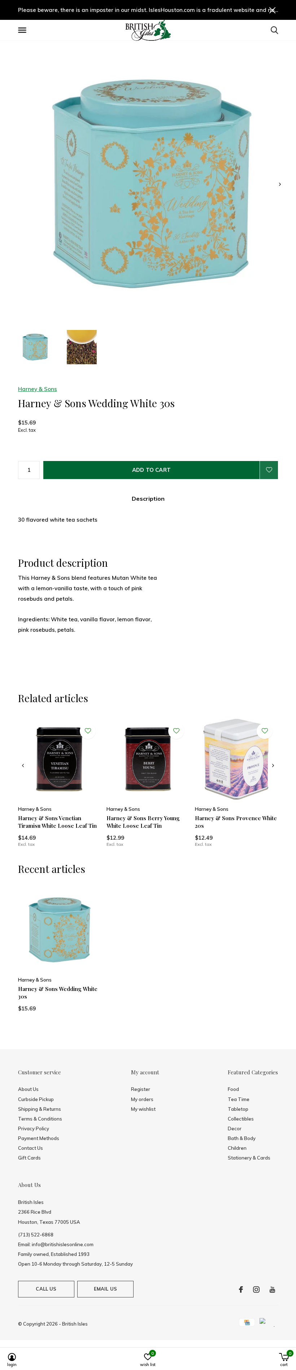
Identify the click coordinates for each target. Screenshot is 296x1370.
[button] (23, 30)
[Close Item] (272, 10)
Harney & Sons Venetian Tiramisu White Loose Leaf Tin (57, 821)
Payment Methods (38, 1138)
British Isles (75, 1324)
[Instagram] (256, 1289)
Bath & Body (242, 1138)
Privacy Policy (33, 1128)
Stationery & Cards (249, 1158)
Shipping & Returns (39, 1109)
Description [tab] (148, 498)
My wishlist (143, 1109)
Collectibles (241, 1119)
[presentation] (280, 184)
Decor (234, 1128)
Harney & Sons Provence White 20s (236, 821)
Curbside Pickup (36, 1099)
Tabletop (238, 1109)
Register (140, 1089)
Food (233, 1089)
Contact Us (30, 1148)
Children (237, 1148)
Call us (46, 1289)
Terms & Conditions (40, 1119)
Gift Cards (29, 1158)
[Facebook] (241, 1289)
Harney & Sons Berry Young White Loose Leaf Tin (143, 821)
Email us (105, 1289)
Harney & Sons (37, 389)
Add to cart (151, 469)
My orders (142, 1099)
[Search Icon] (274, 30)
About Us (28, 1089)
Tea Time (238, 1099)
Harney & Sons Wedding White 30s (57, 992)
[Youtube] (272, 1289)
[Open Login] (269, 470)
